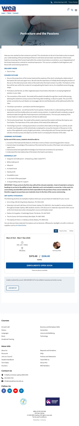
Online (71, 231)
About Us (4, 350)
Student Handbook (7, 359)
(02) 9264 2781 (9, 378)
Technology (44, 336)
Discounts (4, 353)
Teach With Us (44, 359)
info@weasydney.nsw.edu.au (13, 381)
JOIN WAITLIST (12, 288)
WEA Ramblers (45, 366)
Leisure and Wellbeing (47, 333)
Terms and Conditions (39, 417)
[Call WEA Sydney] (51, 2)
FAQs (42, 353)
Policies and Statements (48, 356)
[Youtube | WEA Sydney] (15, 390)
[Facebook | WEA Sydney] (3, 390)
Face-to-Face (63, 231)
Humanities (44, 330)
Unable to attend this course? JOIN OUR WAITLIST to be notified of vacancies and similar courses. (34, 284)
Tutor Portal (73, 2)
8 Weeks (26, 245)
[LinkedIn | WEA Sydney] (9, 390)
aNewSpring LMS (60, 2)
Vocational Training (7, 339)
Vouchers (4, 366)
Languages (4, 333)
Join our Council (6, 356)
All (56, 231)
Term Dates (5, 362)
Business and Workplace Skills (50, 327)
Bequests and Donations (48, 350)
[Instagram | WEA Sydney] (21, 390)
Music (3, 336)
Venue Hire (43, 362)
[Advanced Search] (72, 10)
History (3, 330)
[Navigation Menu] (76, 10)
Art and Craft (5, 327)
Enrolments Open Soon (39, 265)
